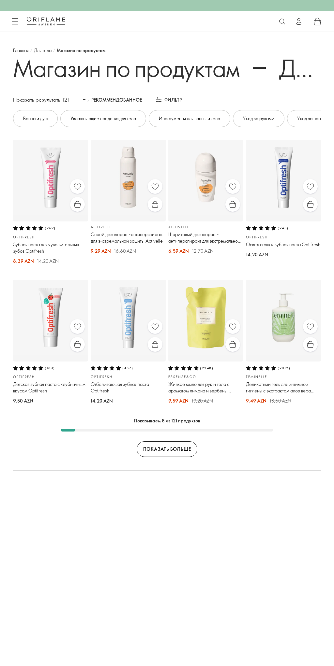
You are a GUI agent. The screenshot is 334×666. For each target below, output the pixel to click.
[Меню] (15, 21)
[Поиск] (282, 21)
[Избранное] (77, 186)
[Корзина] (317, 21)
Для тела (43, 50)
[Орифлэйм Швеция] (46, 21)
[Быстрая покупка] (77, 204)
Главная (21, 50)
